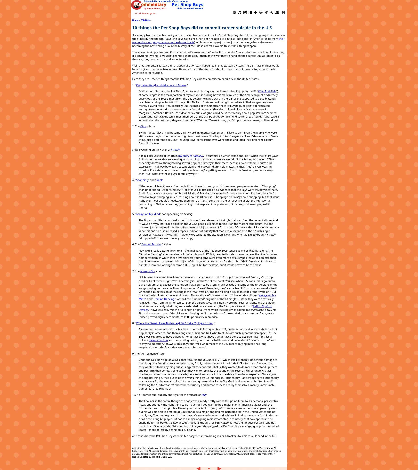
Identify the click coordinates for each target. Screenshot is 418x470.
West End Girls (267, 91)
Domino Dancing (151, 244)
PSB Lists (145, 20)
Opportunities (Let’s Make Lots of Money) (161, 85)
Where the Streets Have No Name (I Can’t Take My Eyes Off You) (175, 323)
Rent (159, 180)
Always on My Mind (148, 214)
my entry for (190, 156)
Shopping (142, 180)
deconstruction (158, 340)
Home (135, 20)
